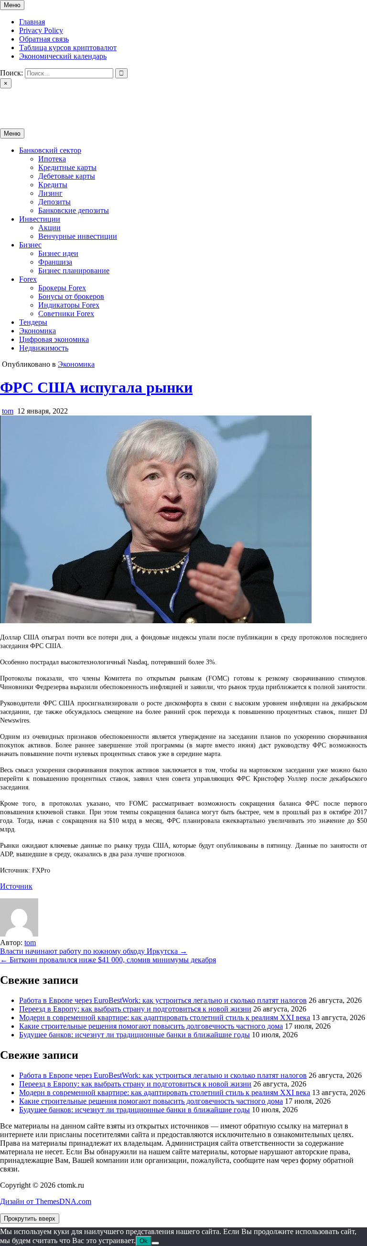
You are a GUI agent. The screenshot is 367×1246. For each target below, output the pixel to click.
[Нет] (155, 1243)
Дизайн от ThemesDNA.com (45, 1201)
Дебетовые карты (66, 176)
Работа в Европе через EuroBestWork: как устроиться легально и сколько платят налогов (163, 1000)
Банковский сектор (50, 150)
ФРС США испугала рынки (96, 387)
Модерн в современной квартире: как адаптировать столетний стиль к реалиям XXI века (164, 1017)
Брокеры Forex (62, 288)
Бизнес (30, 245)
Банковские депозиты (73, 210)
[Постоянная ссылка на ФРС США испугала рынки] (156, 621)
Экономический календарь (63, 56)
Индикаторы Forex (68, 305)
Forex (28, 279)
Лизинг (50, 193)
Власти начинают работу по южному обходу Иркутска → (93, 951)
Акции (49, 228)
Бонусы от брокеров (71, 296)
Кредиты (52, 185)
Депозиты (54, 202)
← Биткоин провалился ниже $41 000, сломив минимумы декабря (108, 960)
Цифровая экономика (54, 339)
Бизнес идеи (58, 253)
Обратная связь (44, 39)
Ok (144, 1241)
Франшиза (55, 262)
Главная (32, 22)
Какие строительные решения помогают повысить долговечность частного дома (151, 1026)
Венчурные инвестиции (77, 236)
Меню (12, 5)
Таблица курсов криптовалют (68, 47)
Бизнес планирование (73, 270)
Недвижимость (43, 348)
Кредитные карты (67, 167)
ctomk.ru (13, 100)
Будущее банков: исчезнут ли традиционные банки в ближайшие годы (134, 1035)
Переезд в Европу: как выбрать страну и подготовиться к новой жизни (135, 1009)
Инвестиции (39, 219)
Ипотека (52, 159)
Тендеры (33, 322)
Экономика (37, 331)
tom (7, 411)
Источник (16, 886)
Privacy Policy (41, 30)
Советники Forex (66, 313)
